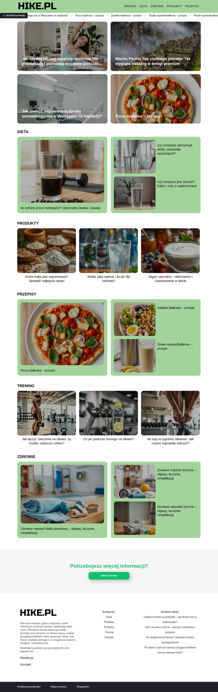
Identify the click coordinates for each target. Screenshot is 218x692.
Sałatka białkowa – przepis (90, 15)
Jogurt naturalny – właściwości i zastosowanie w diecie (170, 279)
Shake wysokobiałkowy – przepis (131, 15)
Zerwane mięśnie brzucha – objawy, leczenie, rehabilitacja (176, 474)
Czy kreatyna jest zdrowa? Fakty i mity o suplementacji (176, 184)
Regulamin (83, 686)
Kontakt (25, 664)
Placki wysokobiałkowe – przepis (176, 15)
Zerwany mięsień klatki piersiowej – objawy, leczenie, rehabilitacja (58, 531)
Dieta (143, 6)
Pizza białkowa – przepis (53, 15)
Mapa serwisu (59, 686)
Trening (130, 6)
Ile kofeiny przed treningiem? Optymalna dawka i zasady (61, 208)
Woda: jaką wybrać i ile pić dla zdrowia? (108, 279)
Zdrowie (157, 6)
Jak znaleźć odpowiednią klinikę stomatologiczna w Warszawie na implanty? (62, 113)
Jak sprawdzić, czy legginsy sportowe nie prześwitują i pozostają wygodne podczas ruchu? (60, 61)
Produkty (174, 6)
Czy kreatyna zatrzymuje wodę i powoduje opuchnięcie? (174, 149)
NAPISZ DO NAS (109, 576)
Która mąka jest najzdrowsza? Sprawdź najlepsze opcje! (46, 279)
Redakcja (26, 658)
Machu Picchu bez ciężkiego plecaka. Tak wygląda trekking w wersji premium (153, 61)
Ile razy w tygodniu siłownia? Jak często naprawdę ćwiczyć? (170, 441)
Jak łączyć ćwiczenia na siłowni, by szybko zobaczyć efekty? (46, 441)
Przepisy (192, 6)
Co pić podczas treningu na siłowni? (108, 439)
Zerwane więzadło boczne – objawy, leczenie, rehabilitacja (176, 511)
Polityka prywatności (29, 686)
